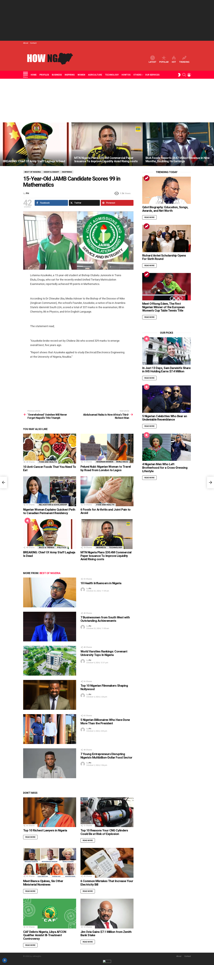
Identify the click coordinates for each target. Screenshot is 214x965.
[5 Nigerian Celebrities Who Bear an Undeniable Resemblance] (166, 399)
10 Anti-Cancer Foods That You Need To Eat (49, 468)
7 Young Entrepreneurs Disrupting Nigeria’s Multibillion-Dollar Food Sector (106, 755)
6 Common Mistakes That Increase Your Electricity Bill (107, 882)
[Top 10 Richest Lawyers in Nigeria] (49, 812)
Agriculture (95, 75)
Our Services (152, 75)
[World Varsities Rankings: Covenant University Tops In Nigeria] (49, 661)
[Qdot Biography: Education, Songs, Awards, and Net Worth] (166, 190)
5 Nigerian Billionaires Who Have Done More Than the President (105, 721)
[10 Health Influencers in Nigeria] (49, 592)
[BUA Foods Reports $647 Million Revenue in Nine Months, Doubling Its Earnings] (178, 144)
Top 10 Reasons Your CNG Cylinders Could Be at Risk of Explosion (104, 832)
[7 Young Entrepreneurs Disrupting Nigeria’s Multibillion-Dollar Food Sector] (49, 763)
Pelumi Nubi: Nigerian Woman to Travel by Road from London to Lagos (106, 468)
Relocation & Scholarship (53, 505)
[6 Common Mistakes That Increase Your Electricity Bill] (107, 863)
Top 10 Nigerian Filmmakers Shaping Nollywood (104, 687)
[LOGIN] (189, 75)
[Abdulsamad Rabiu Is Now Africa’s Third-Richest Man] (210, 482)
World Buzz (122, 462)
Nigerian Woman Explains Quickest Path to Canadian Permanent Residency (49, 511)
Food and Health (48, 462)
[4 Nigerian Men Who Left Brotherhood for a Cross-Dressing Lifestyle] (166, 447)
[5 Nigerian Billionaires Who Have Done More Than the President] (49, 729)
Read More (30, 837)
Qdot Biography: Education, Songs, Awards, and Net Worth (165, 208)
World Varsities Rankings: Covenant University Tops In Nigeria (104, 653)
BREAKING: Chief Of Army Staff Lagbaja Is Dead (49, 554)
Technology (112, 75)
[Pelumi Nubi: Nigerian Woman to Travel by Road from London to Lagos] (107, 448)
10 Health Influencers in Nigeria (101, 583)
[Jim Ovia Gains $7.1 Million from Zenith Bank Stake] (107, 913)
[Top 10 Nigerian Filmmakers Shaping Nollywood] (49, 695)
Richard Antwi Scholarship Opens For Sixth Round (164, 257)
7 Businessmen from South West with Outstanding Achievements (105, 619)
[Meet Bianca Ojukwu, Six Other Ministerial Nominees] (49, 863)
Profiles (44, 75)
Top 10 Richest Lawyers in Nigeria (45, 830)
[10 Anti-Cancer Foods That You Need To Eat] (49, 448)
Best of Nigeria (50, 573)
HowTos (126, 75)
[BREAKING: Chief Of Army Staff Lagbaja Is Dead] (35, 144)
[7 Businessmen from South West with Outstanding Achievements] (49, 627)
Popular (164, 62)
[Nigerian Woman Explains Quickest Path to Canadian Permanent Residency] (49, 491)
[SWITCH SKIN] (179, 75)
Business (57, 75)
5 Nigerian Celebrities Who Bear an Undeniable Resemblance (164, 417)
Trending (184, 62)
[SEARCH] (184, 75)
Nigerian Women (104, 462)
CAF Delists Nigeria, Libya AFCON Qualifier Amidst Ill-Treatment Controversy (44, 935)
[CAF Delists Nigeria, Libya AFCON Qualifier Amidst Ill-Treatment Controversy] (49, 913)
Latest (152, 62)
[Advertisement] (107, 20)
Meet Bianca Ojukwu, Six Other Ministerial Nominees (43, 882)
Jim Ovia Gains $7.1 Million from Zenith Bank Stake (106, 933)
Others (137, 75)
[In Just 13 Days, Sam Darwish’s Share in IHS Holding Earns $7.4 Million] (166, 351)
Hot (174, 62)
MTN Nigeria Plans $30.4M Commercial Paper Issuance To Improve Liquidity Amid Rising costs (106, 556)
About (25, 43)
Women (81, 75)
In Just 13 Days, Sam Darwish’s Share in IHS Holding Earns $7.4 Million (166, 369)
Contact (33, 43)
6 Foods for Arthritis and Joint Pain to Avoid (106, 511)
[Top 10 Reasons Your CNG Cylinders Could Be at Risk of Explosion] (107, 812)
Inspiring (70, 75)
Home (34, 75)
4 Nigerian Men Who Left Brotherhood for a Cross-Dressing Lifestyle (164, 467)
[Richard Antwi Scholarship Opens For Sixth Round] (166, 238)
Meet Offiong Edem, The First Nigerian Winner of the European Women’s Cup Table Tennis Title (163, 307)
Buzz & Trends (46, 547)
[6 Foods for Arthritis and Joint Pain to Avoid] (107, 491)
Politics (61, 547)
